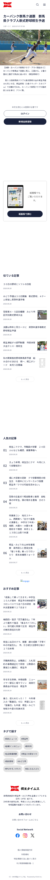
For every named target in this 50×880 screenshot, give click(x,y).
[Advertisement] (25, 153)
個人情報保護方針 (25, 850)
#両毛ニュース (11, 738)
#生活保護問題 (11, 753)
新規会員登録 (25, 121)
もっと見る (25, 379)
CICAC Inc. (38, 877)
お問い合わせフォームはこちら (25, 819)
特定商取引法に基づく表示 (25, 858)
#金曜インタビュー (13, 746)
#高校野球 (9, 761)
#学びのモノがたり (13, 768)
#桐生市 (24, 738)
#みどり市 (22, 761)
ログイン (25, 113)
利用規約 (25, 854)
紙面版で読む (25, 214)
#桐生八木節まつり (29, 753)
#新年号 (28, 746)
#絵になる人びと (32, 768)
